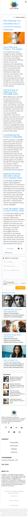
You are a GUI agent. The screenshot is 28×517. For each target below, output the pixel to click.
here (26, 515)
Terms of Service (14, 501)
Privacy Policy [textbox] (14, 442)
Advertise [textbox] (14, 449)
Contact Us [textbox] (14, 452)
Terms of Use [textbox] (14, 445)
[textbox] (14, 419)
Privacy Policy (14, 505)
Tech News (10, 249)
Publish (21, 288)
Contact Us (14, 496)
